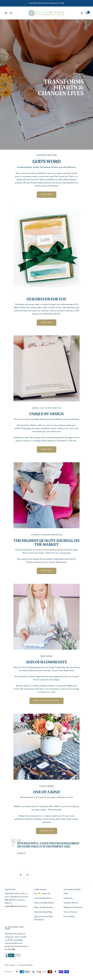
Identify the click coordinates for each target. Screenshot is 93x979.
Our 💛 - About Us (42, 894)
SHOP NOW (46, 194)
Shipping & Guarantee (73, 907)
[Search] (11, 13)
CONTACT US (46, 831)
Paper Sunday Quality (43, 907)
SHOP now (46, 322)
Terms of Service (70, 912)
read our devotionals (46, 701)
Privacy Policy (69, 917)
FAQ (65, 894)
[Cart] (87, 13)
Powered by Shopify (25, 965)
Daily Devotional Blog (43, 912)
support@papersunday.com (16, 906)
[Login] (82, 13)
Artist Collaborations (42, 898)
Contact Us (68, 898)
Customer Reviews (71, 903)
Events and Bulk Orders (44, 903)
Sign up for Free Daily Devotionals (43, 918)
